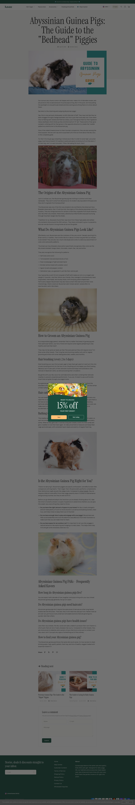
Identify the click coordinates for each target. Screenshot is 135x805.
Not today (76, 417)
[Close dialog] (85, 385)
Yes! (58, 417)
